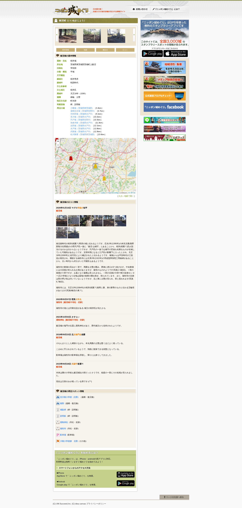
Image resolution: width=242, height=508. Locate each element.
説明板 (63, 416)
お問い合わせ (140, 9)
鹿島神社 (64, 422)
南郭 (62, 403)
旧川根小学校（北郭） (70, 397)
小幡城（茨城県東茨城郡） (82, 108)
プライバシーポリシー (96, 504)
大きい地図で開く (126, 196)
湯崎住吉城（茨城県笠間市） (83, 111)
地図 (85, 50)
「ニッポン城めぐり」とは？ (168, 9)
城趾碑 (63, 410)
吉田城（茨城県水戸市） (81, 125)
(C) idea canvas (79, 504)
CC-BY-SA (131, 193)
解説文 (105, 50)
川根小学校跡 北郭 (69, 441)
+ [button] (58, 141)
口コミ (125, 50)
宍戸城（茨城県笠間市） (81, 120)
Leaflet (103, 193)
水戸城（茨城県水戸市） (81, 128)
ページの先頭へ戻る (174, 497)
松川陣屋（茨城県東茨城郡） (83, 134)
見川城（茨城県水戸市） (81, 117)
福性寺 (63, 428)
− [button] (58, 144)
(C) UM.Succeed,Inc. (62, 504)
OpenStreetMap (113, 193)
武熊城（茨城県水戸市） (81, 131)
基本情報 (65, 50)
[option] (71, 36)
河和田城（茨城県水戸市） (82, 114)
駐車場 (63, 435)
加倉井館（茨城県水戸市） (82, 123)
